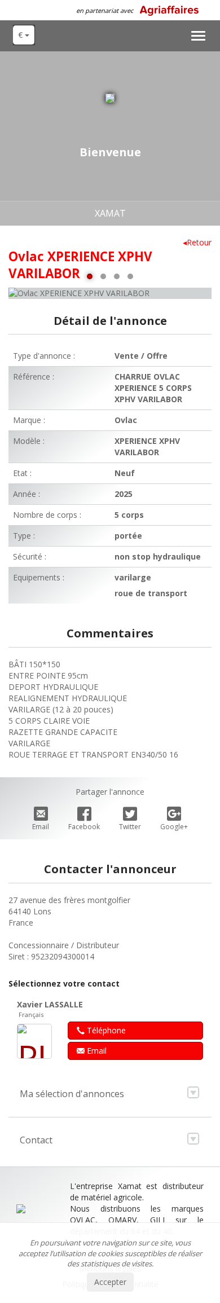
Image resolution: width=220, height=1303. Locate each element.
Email (40, 826)
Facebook (84, 826)
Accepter (110, 1281)
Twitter (130, 826)
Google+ (174, 826)
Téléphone (105, 1030)
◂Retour (197, 242)
